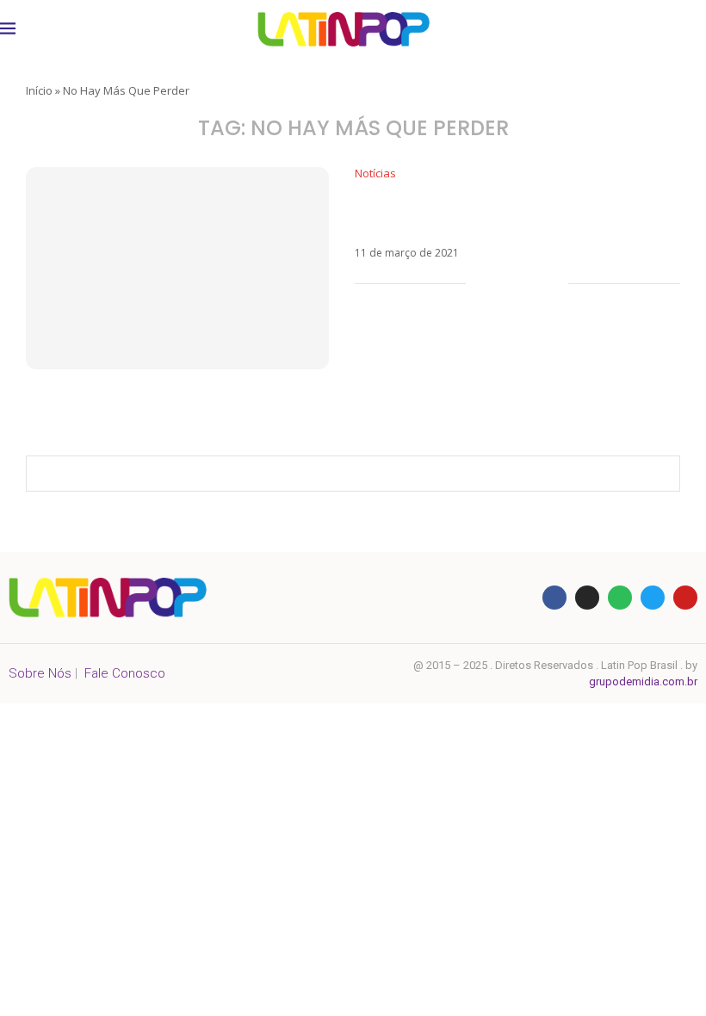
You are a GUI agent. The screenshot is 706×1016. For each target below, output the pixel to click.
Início (39, 90)
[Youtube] (685, 597)
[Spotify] (620, 597)
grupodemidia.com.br (643, 681)
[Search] (689, 29)
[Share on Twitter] (518, 284)
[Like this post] (479, 284)
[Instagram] (587, 597)
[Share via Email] (555, 284)
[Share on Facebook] (500, 284)
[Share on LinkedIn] (537, 284)
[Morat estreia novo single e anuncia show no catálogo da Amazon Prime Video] (177, 268)
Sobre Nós (40, 673)
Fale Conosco (124, 673)
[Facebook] (554, 597)
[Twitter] (653, 597)
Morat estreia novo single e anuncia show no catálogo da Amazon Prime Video (516, 213)
